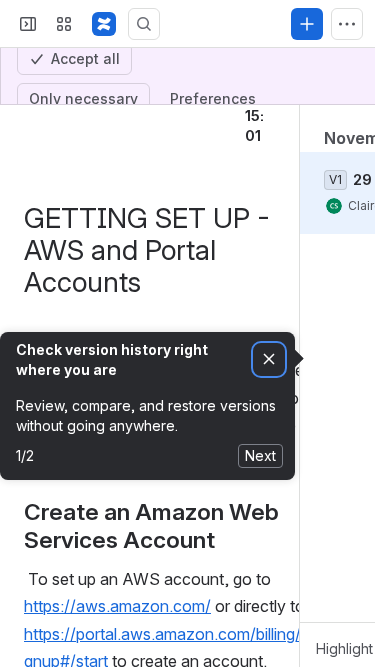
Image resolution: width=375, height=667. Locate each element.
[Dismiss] (269, 464)
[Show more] (347, 129)
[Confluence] (104, 129)
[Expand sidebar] (28, 129)
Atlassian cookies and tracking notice (139, 24)
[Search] (144, 129)
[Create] (307, 129)
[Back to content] (28, 181)
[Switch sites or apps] (64, 129)
